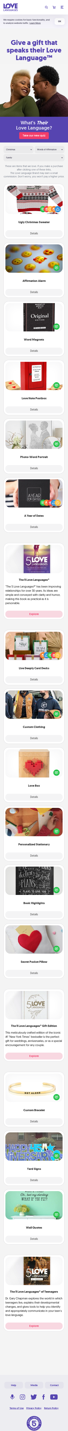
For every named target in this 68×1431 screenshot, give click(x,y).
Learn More (35, 23)
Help (13, 1385)
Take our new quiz (34, 135)
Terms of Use (17, 1408)
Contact (54, 1385)
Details (34, 233)
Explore (34, 614)
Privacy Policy (33, 1408)
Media (34, 1385)
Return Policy (51, 1408)
